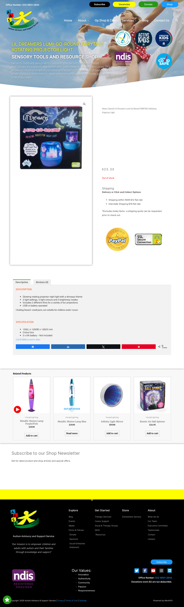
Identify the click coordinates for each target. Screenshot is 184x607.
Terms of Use (72, 600)
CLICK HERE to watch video (28, 339)
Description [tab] (22, 282)
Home (104, 108)
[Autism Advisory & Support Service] (22, 20)
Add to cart (32, 435)
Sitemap (83, 600)
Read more (72, 433)
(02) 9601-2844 (30, 4)
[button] (148, 4)
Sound (111, 108)
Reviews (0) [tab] (42, 282)
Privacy (60, 600)
